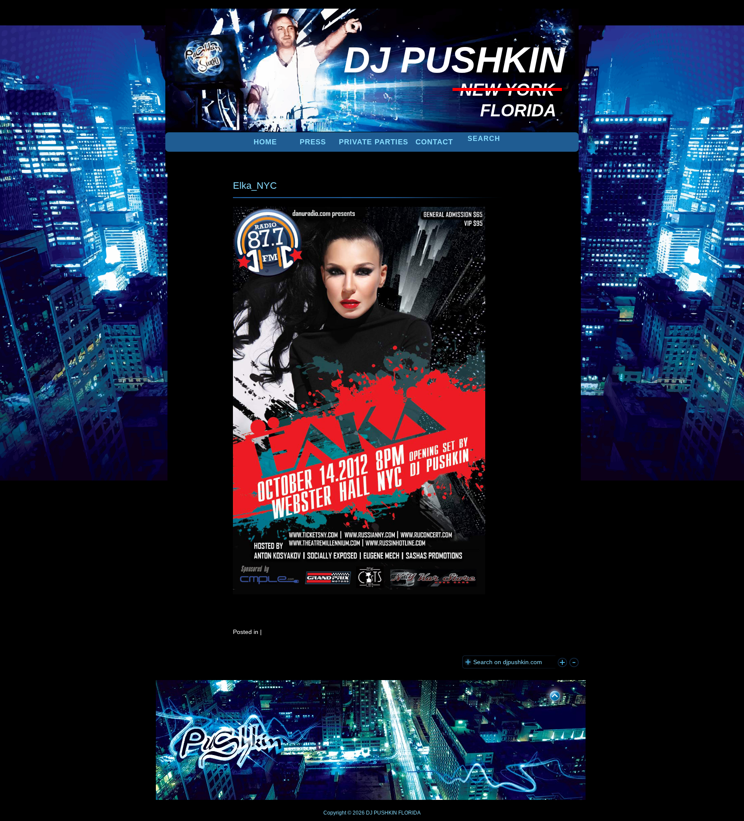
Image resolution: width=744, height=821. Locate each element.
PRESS (313, 142)
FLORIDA (409, 813)
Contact (434, 142)
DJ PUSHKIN (381, 813)
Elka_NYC (255, 185)
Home (265, 142)
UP (549, 694)
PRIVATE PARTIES (373, 142)
